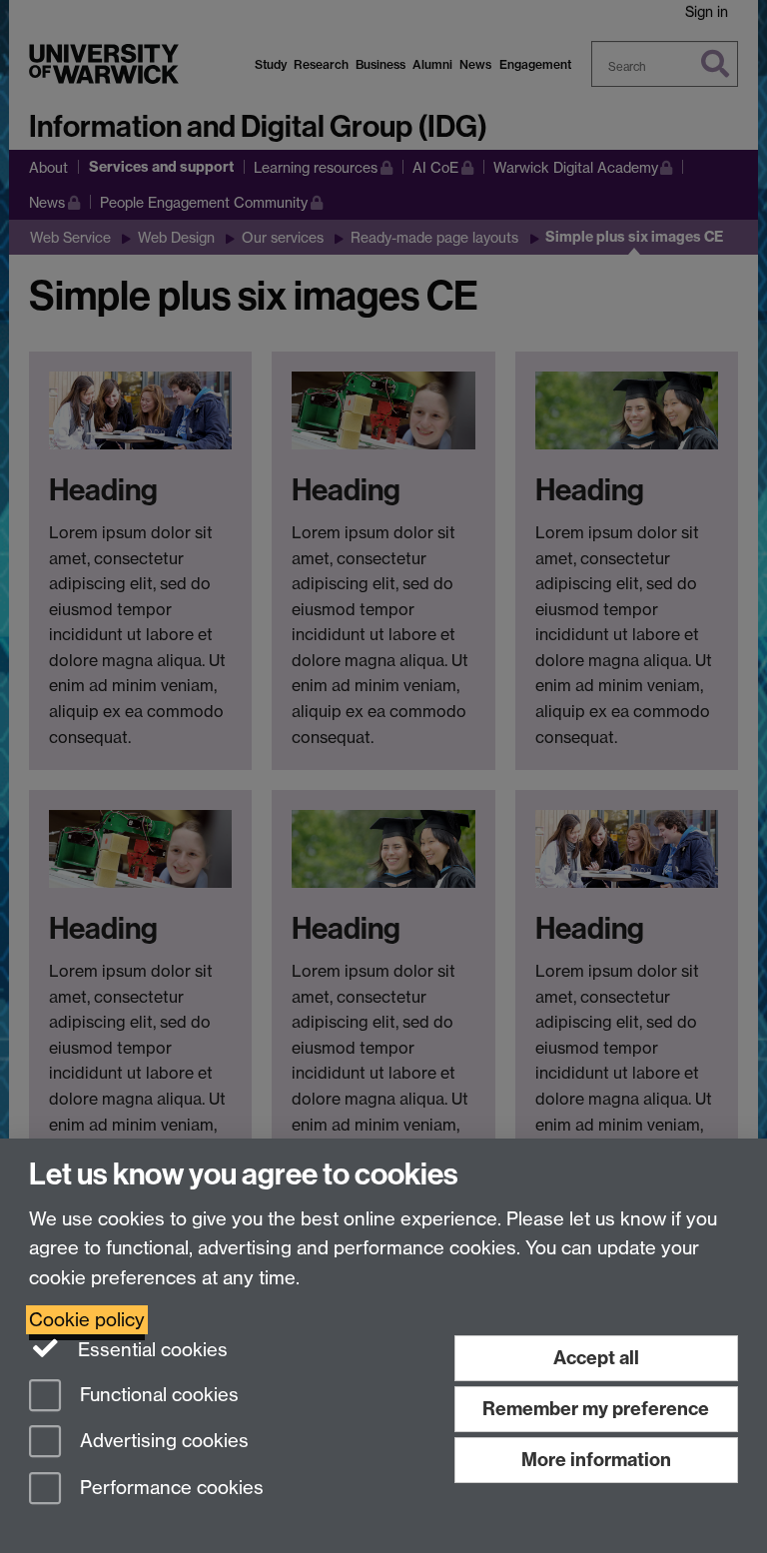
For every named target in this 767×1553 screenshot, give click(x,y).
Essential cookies (150, 1349)
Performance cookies (169, 1488)
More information (596, 1459)
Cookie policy (87, 1319)
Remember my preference (595, 1408)
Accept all (596, 1357)
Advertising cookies (162, 1441)
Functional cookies (157, 1394)
